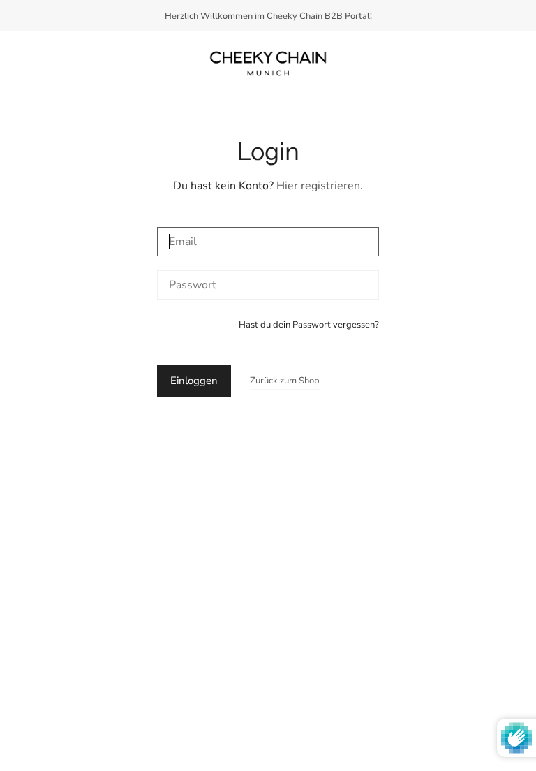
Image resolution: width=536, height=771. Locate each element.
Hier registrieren (318, 185)
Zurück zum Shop (285, 380)
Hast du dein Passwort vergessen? (309, 326)
